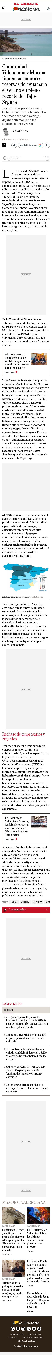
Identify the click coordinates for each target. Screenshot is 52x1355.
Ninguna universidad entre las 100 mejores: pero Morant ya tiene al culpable (26, 1038)
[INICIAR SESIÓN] (48, 9)
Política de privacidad (32, 1338)
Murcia (14, 902)
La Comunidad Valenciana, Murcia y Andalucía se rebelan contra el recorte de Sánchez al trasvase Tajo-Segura (17, 826)
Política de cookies (26, 1341)
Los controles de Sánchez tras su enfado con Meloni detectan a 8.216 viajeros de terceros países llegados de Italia (26, 1054)
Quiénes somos (17, 1334)
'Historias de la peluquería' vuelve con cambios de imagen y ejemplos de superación (12, 1290)
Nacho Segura (19, 131)
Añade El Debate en (28, 145)
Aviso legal (13, 1338)
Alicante (37, 902)
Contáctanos (34, 1334)
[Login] (48, 9)
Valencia (25, 902)
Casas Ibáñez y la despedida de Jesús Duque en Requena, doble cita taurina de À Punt (38, 1300)
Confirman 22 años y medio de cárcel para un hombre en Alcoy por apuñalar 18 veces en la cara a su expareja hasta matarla (13, 1240)
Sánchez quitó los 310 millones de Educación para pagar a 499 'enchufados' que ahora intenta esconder (25, 1072)
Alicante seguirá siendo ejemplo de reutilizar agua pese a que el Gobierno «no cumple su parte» (17, 361)
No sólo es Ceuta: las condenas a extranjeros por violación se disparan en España (27, 1088)
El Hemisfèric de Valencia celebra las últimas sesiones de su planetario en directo (37, 1238)
